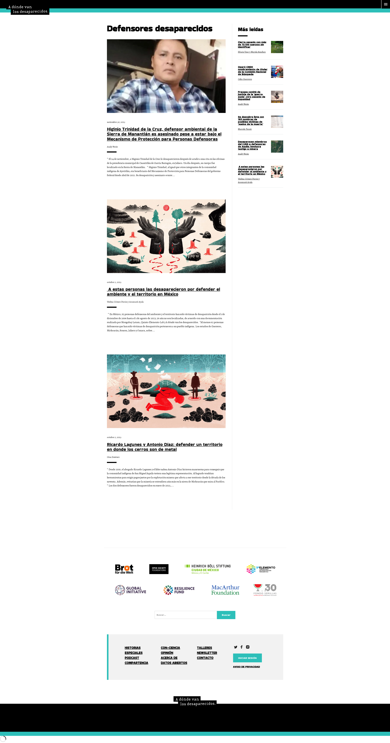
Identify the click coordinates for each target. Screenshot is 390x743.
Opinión (167, 652)
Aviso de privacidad (246, 666)
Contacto (205, 657)
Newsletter (207, 652)
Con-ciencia (170, 647)
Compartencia (136, 663)
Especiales (134, 652)
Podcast (132, 657)
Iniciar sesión (247, 658)
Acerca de (169, 657)
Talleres (204, 647)
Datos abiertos (174, 663)
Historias (133, 647)
